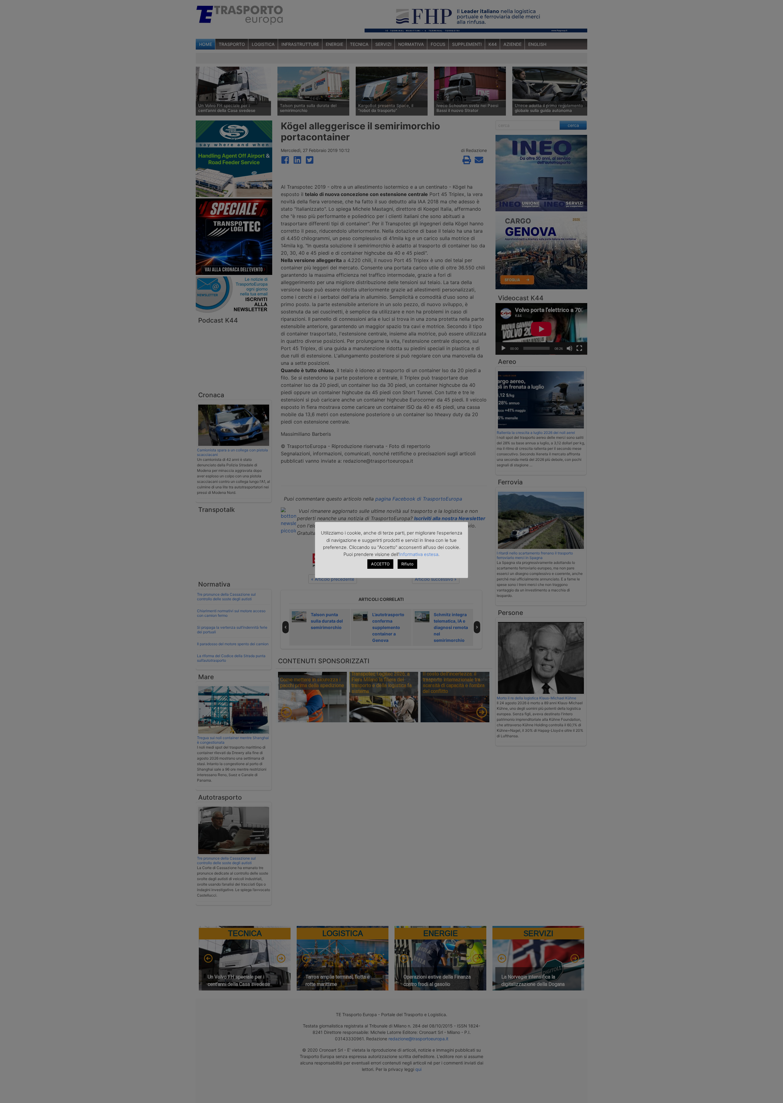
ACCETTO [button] (380, 563)
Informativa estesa (418, 554)
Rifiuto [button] (407, 563)
